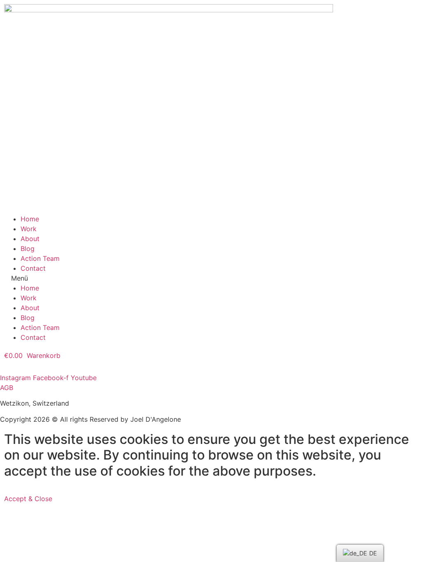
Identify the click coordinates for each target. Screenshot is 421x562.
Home (30, 219)
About (30, 239)
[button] (210, 278)
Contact (33, 268)
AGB (6, 387)
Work (29, 229)
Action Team (40, 258)
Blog (28, 248)
